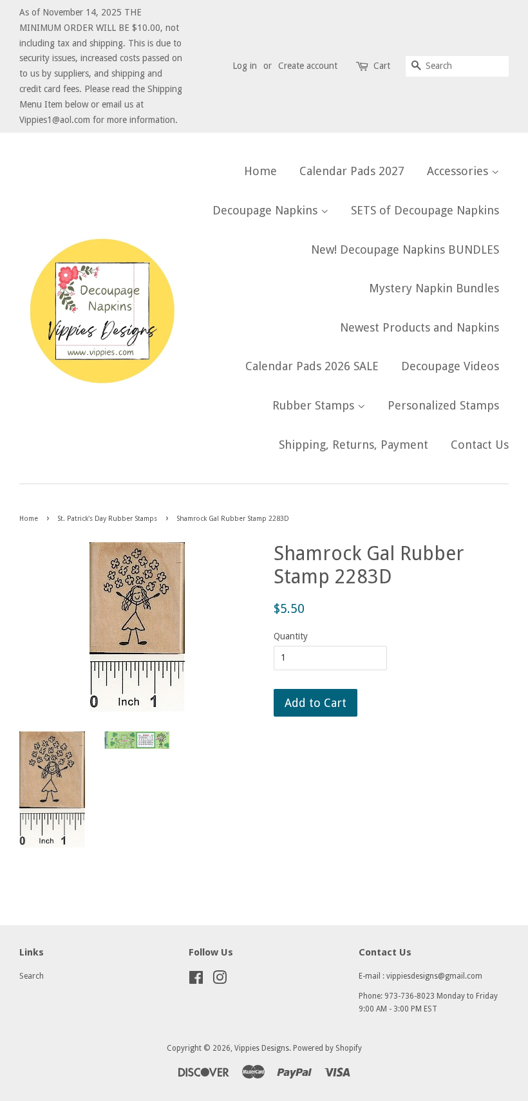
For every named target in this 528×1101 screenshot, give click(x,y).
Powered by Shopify (327, 1048)
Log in (244, 66)
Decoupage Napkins (266, 210)
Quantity (291, 636)
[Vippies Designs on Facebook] (196, 980)
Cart (381, 66)
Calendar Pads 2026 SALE (312, 366)
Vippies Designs (261, 1048)
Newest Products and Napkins (419, 327)
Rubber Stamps (314, 405)
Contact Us (480, 444)
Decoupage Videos (450, 366)
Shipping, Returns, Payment (353, 444)
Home (260, 171)
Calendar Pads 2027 (351, 171)
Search (31, 976)
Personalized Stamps (443, 405)
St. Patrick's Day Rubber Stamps (107, 518)
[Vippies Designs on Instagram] (219, 980)
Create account (307, 66)
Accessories (459, 171)
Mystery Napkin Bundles (434, 288)
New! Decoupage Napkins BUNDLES (405, 249)
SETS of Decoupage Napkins (425, 210)
